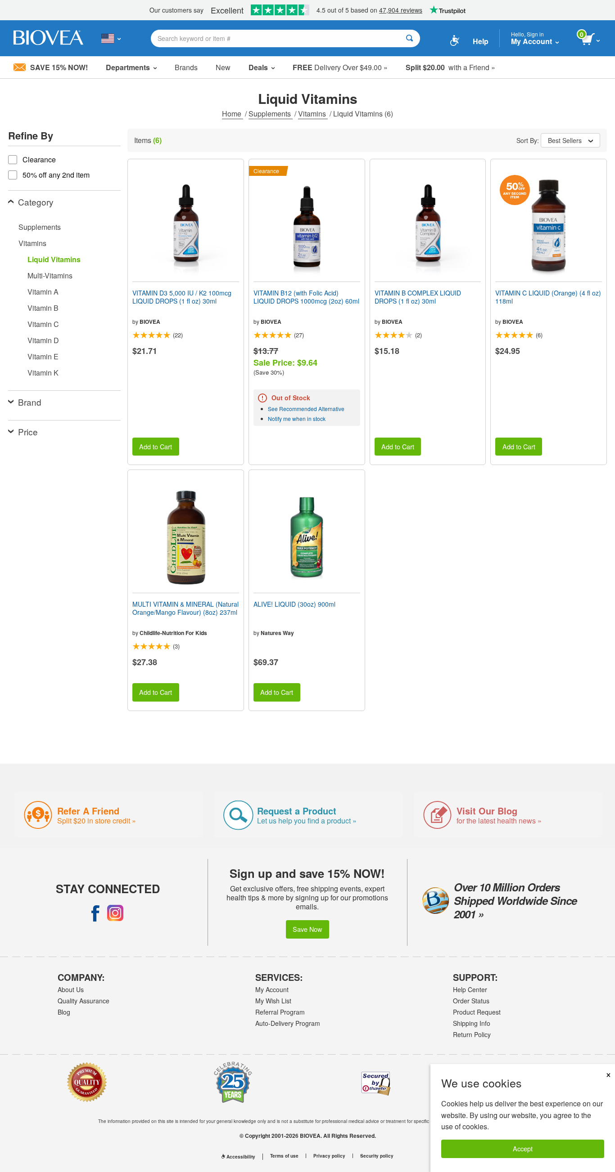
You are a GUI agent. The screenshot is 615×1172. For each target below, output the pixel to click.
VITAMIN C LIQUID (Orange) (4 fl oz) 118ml (548, 297)
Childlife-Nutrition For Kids (173, 633)
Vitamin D (43, 340)
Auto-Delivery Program (287, 1023)
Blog (64, 1011)
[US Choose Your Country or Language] (111, 38)
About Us (71, 989)
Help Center (470, 989)
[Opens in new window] (95, 913)
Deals (258, 67)
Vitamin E (43, 356)
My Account (272, 989)
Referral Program (280, 1011)
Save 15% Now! (59, 67)
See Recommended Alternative (306, 408)
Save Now (307, 929)
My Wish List (273, 1000)
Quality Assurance (83, 1000)
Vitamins (313, 113)
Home (232, 113)
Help (480, 41)
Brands (186, 67)
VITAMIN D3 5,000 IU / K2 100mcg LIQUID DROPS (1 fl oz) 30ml (181, 297)
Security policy (376, 1156)
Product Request (477, 1011)
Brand (29, 402)
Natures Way (277, 633)
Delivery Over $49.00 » (340, 67)
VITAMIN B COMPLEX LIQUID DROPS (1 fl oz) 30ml (418, 297)
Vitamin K (43, 372)
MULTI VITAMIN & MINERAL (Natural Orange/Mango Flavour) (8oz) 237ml (185, 608)
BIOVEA (150, 322)
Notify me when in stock (297, 418)
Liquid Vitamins (54, 259)
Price (28, 431)
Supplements (271, 113)
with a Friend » (450, 67)
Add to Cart (155, 446)
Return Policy (472, 1034)
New (223, 67)
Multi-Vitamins (49, 275)
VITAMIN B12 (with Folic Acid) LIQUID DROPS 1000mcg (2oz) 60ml (306, 297)
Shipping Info (471, 1023)
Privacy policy (329, 1156)
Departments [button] (128, 67)
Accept (523, 1148)
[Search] (409, 38)
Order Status (471, 1000)
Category (36, 202)
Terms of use (284, 1156)
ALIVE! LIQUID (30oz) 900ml (294, 604)
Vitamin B (43, 308)
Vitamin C (43, 324)
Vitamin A (43, 291)
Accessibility (240, 1157)
